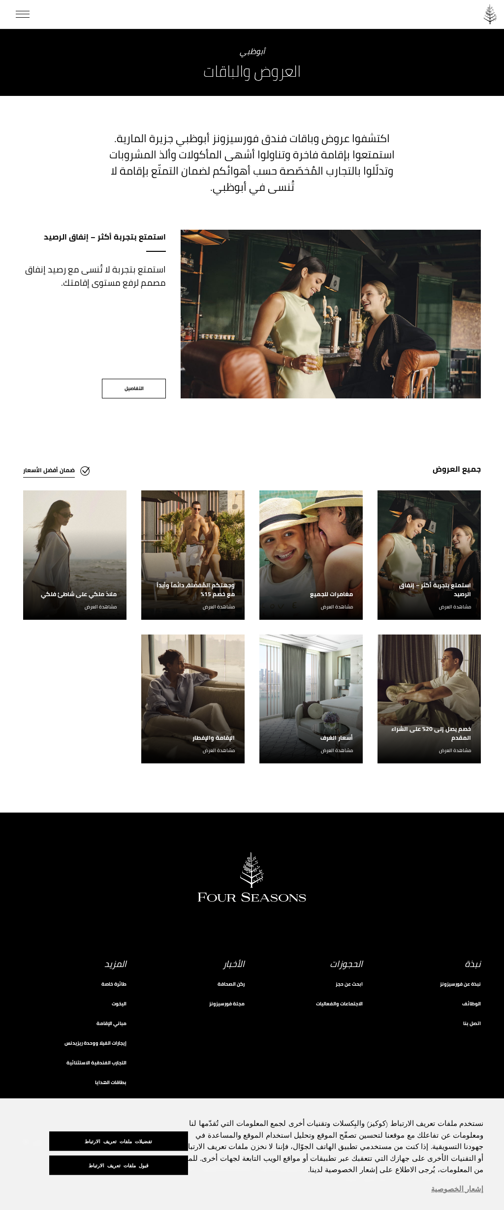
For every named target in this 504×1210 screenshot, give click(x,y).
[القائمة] (22, 14)
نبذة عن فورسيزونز (460, 984)
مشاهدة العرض (455, 607)
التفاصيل (134, 388)
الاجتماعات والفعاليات (339, 1003)
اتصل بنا (472, 1023)
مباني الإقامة (111, 1023)
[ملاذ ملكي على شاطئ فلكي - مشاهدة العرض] (74, 555)
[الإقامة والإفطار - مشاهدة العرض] (193, 699)
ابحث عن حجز (349, 984)
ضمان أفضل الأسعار (49, 470)
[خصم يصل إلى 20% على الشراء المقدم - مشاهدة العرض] (429, 699)
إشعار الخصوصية (457, 1189)
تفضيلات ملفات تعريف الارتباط (118, 1141)
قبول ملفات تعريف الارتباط (119, 1165)
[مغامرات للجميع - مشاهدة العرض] (311, 555)
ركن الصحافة (231, 984)
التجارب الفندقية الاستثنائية (96, 1062)
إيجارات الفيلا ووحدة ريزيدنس (95, 1043)
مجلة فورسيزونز (227, 1003)
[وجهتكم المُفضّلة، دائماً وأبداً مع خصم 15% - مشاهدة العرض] (193, 555)
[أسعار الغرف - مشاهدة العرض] (311, 699)
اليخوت (119, 1003)
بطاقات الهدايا (110, 1082)
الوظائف (471, 1003)
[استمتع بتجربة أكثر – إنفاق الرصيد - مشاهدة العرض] (429, 555)
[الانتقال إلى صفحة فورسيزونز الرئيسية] (490, 14)
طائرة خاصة (113, 984)
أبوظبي (252, 52)
